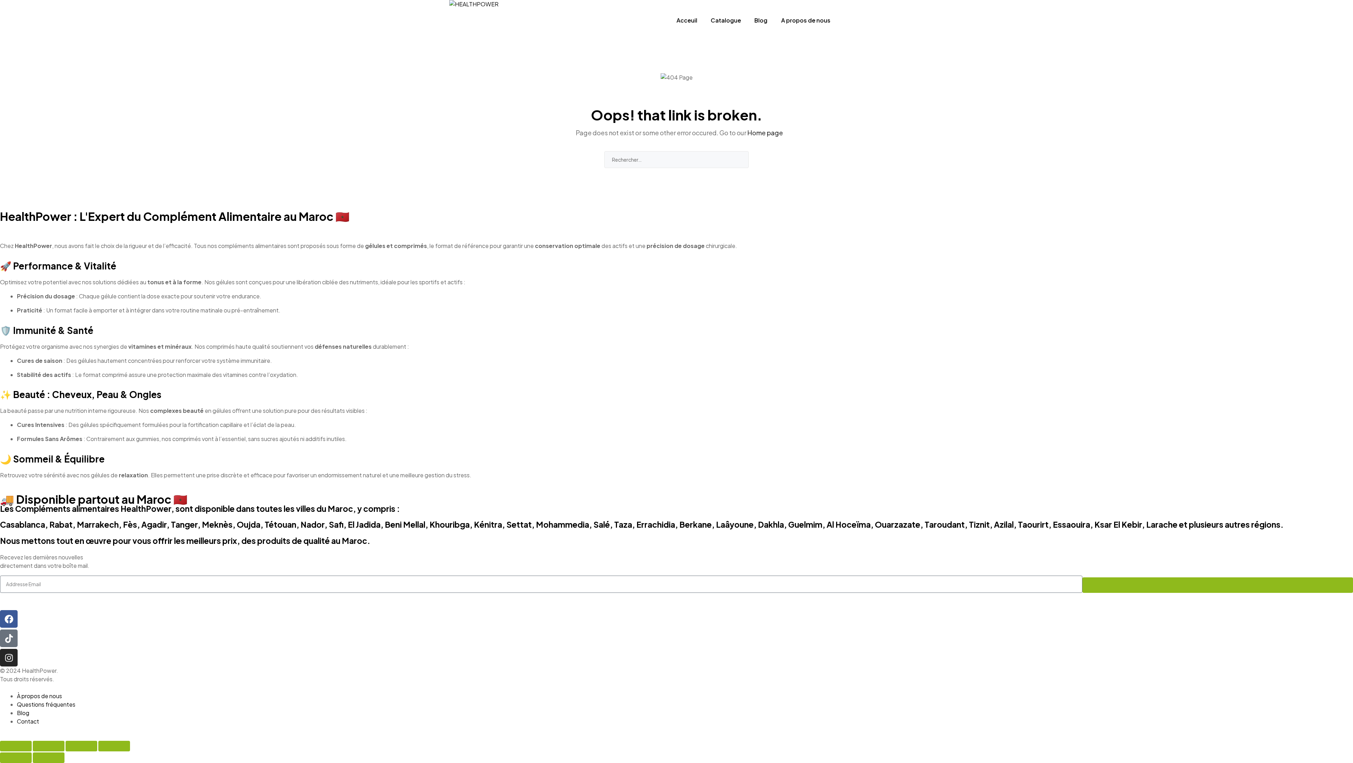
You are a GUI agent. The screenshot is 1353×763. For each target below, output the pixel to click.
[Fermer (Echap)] (114, 746)
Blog (760, 20)
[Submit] (1217, 585)
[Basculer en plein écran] (48, 746)
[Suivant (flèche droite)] (48, 757)
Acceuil (686, 20)
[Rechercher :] (676, 159)
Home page (765, 133)
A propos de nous (805, 20)
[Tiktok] (9, 638)
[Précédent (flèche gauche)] (16, 757)
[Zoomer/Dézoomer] (16, 746)
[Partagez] (81, 746)
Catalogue (726, 20)
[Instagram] (9, 657)
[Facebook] (9, 619)
